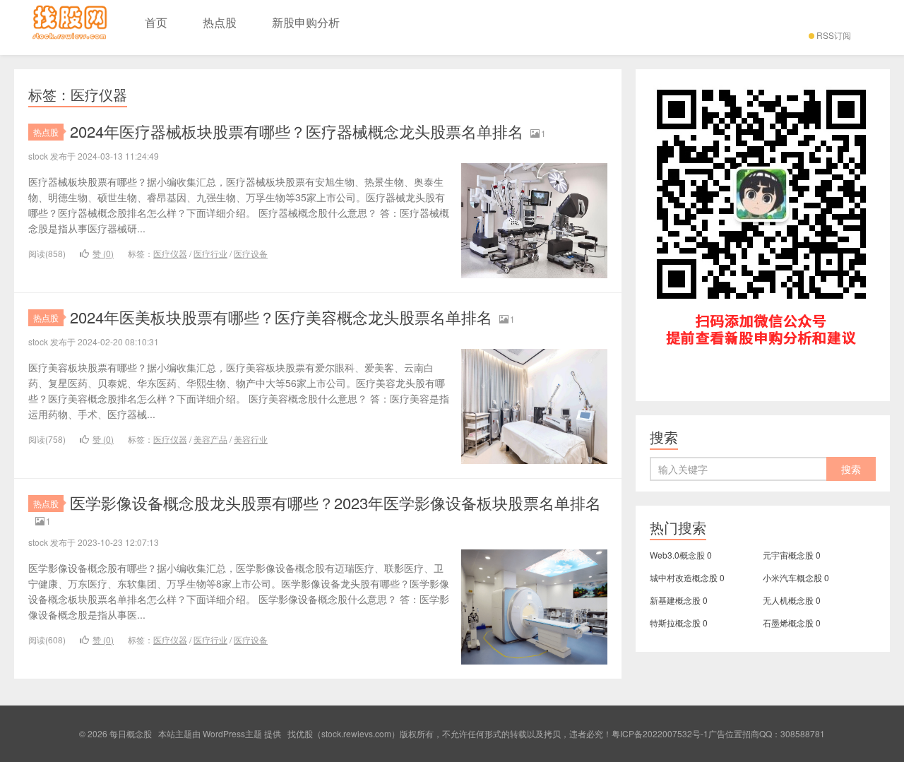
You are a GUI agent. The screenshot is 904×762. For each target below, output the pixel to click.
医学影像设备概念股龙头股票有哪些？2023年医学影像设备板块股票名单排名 (335, 502)
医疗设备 (251, 253)
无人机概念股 (788, 600)
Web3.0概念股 (677, 555)
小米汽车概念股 (792, 577)
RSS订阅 (833, 35)
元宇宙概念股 (788, 555)
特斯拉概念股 (675, 623)
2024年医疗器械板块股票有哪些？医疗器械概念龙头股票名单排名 (296, 131)
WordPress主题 (232, 733)
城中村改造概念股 (684, 577)
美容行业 (251, 439)
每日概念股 (70, 27)
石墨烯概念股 (788, 623)
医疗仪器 (170, 253)
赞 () (103, 253)
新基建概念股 (675, 600)
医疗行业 (210, 253)
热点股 (220, 22)
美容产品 (210, 439)
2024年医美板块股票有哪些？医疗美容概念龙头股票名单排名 (281, 317)
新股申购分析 (306, 22)
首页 (156, 22)
